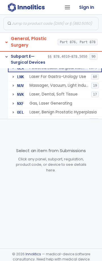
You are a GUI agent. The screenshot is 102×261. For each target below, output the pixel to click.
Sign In (86, 7)
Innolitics (33, 254)
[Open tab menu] (67, 7)
